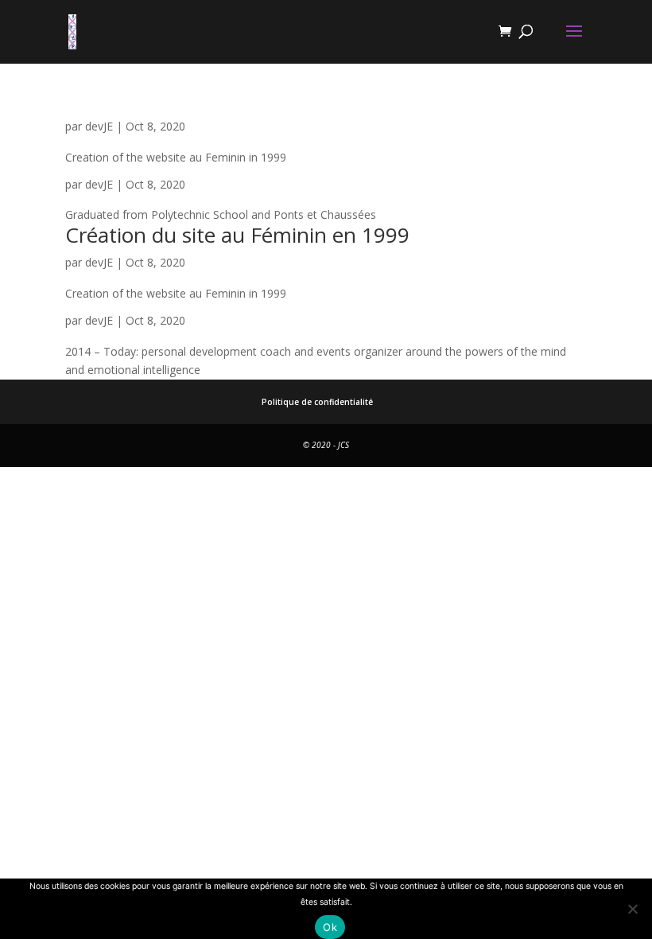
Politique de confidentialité (317, 401)
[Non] (632, 909)
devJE (99, 126)
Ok (330, 927)
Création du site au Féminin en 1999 (237, 234)
